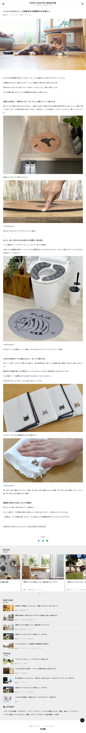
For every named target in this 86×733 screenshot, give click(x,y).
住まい (6, 15)
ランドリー (37, 711)
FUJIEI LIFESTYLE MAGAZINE (43, 2)
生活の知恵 (48, 714)
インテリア (12, 15)
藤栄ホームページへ (35, 726)
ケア (30, 711)
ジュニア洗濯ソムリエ (50, 711)
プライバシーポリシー (49, 726)
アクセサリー (22, 711)
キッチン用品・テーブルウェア (24, 15)
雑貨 (27, 714)
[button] (40, 593)
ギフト (33, 714)
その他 (56, 714)
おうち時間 (12, 711)
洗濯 (60, 711)
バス (5, 711)
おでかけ (40, 714)
